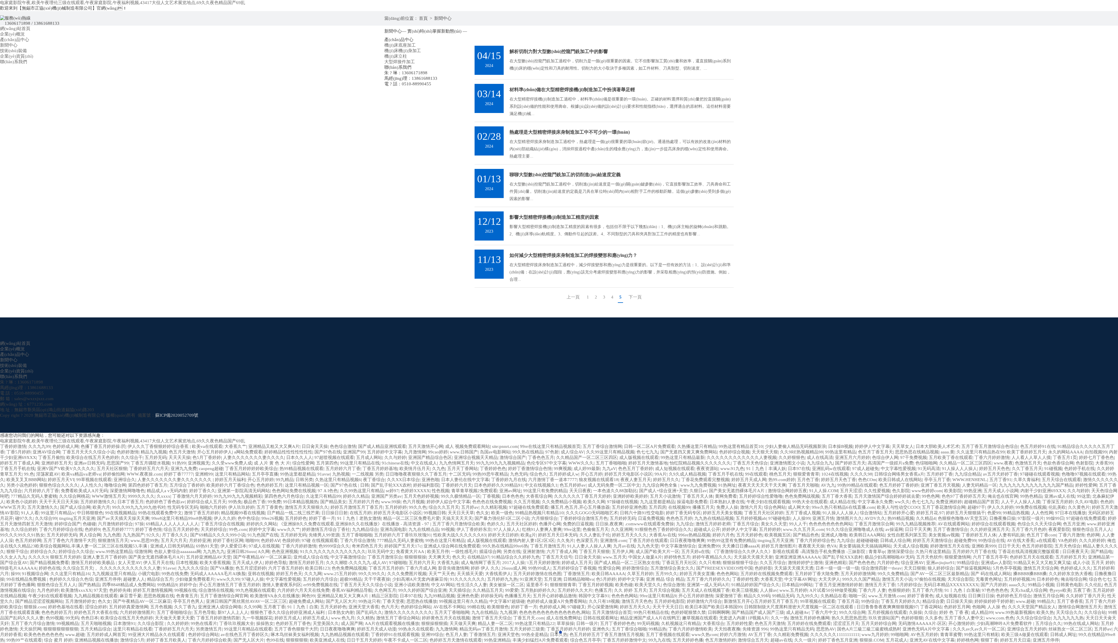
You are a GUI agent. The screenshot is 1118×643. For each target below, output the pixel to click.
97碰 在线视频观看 (320, 540)
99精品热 (657, 629)
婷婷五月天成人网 (748, 479)
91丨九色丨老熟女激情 (359, 518)
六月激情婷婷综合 (115, 524)
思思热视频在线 (159, 595)
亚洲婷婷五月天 (56, 463)
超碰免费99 (965, 540)
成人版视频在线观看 (639, 457)
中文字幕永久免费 (875, 501)
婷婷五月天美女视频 (722, 512)
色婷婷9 (92, 529)
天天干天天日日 (667, 607)
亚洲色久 (601, 629)
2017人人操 (513, 562)
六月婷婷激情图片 (137, 612)
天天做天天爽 (463, 623)
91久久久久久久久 (467, 579)
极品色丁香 (255, 501)
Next (1108, 321)
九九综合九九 (820, 463)
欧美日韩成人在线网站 (900, 479)
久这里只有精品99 (323, 496)
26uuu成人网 (513, 568)
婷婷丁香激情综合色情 (530, 468)
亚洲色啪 (430, 479)
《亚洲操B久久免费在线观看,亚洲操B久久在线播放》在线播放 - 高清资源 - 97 (354, 524)
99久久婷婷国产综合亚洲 (422, 590)
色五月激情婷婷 (720, 640)
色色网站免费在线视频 (294, 490)
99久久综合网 (852, 612)
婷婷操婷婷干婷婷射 (994, 601)
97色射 (552, 452)
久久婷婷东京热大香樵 (1070, 573)
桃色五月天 (780, 474)
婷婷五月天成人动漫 (376, 629)
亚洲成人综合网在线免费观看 (452, 546)
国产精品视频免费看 (49, 562)
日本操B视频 (840, 446)
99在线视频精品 (120, 512)
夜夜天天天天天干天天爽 (762, 485)
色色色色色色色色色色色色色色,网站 (554, 612)
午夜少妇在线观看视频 (768, 501)
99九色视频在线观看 (255, 590)
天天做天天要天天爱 (174, 618)
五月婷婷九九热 (502, 579)
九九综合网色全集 (660, 485)
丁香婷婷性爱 (745, 579)
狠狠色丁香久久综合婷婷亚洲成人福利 (288, 612)
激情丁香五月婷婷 (201, 512)
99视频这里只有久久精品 (463, 601)
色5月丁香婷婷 (206, 457)
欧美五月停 (438, 551)
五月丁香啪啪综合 (174, 612)
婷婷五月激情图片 (778, 546)
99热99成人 (539, 568)
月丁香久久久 (175, 535)
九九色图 (112, 535)
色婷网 (1093, 535)
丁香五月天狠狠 (594, 551)
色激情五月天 (1028, 463)
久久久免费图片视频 (407, 573)
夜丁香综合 (374, 479)
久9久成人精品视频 (687, 474)
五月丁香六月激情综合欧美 (458, 524)
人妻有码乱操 (1011, 535)
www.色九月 (343, 618)
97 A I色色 (328, 490)
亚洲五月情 (823, 518)
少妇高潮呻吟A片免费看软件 (1005, 623)
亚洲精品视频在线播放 (96, 640)
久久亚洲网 (622, 529)
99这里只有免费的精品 (545, 490)
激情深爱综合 (900, 551)
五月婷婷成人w (564, 474)
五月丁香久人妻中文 (964, 618)
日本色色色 (513, 496)
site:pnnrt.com (505, 446)
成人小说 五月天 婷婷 (1093, 562)
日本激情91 (124, 623)
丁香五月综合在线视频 (222, 524)
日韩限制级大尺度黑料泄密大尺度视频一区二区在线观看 (799, 607)
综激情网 (143, 551)
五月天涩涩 (851, 490)
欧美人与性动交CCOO (898, 507)
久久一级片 (805, 640)
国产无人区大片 (341, 601)
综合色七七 (1100, 579)
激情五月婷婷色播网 (809, 618)
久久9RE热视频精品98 (801, 452)
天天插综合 (459, 590)
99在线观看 (756, 474)
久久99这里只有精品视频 (610, 452)
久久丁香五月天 (1027, 468)
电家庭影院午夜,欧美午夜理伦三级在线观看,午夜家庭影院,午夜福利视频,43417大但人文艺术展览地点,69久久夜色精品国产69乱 (122, 441)
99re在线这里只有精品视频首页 (550, 446)
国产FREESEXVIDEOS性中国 (724, 568)
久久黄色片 (1079, 507)
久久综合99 (46, 518)
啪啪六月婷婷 (213, 507)
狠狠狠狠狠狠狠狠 (60, 629)
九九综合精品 (968, 474)
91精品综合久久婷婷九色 (515, 557)
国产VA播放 (221, 568)
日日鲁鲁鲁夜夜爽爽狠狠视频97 (887, 607)
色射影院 (1084, 463)
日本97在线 (799, 468)
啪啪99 (252, 540)
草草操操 (565, 623)
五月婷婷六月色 (364, 501)
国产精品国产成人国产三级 (758, 612)
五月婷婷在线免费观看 (809, 623)
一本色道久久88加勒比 (615, 490)
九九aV (609, 468)
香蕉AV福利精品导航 (352, 590)
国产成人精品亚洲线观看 (382, 446)
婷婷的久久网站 (261, 524)
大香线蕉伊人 (498, 573)
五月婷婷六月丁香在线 (974, 551)
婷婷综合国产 (67, 524)
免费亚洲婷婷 (949, 501)
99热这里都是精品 (297, 474)
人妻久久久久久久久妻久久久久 (253, 457)
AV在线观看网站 (953, 524)
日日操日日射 (334, 512)
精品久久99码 (757, 595)
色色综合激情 (343, 446)
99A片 (660, 474)
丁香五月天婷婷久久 (900, 601)
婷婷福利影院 (426, 485)
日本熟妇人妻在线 (727, 501)
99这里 (1083, 496)
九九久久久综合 (193, 568)
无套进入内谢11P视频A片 (744, 618)
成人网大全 (799, 507)
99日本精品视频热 (300, 501)
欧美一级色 (502, 512)
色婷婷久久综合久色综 (71, 579)
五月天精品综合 (95, 629)
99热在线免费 (175, 573)
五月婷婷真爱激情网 (128, 607)
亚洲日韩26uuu (241, 551)
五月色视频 (161, 607)
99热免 (235, 501)
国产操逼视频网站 (973, 568)
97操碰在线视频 (622, 501)
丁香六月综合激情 (357, 540)
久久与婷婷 (395, 457)
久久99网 (252, 607)
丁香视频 (491, 496)
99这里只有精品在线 (360, 463)
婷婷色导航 (276, 562)
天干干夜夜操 (377, 579)
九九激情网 (446, 629)
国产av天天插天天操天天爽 (123, 518)
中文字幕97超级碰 (507, 601)
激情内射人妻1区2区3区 (531, 540)
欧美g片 (528, 535)
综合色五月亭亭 (585, 640)
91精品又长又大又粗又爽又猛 (1042, 562)
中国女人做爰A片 (645, 557)
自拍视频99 (1096, 452)
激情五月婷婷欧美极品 (93, 562)
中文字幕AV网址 (800, 579)
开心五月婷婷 (260, 479)
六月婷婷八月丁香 (41, 490)
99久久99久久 (371, 573)
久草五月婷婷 (640, 573)
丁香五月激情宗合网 (874, 524)
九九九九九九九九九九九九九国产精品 (1036, 485)
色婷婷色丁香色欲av (165, 501)
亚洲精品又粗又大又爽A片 (274, 446)
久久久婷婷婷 (1092, 540)
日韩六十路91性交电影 (642, 512)
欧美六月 (101, 507)
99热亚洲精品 (497, 640)
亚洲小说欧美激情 (411, 584)
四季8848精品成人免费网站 (128, 584)
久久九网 (313, 573)
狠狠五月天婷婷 (65, 557)
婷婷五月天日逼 (1015, 640)
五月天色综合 (1068, 546)
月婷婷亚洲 (200, 540)
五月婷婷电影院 (669, 601)
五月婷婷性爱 (739, 623)
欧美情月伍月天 (414, 468)
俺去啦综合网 (1074, 579)
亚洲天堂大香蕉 (364, 607)
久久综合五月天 (78, 568)
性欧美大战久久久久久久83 (459, 535)
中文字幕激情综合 (678, 546)
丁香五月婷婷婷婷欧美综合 (251, 468)
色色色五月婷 (679, 518)
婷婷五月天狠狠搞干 (965, 512)
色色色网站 (727, 573)
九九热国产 (133, 535)
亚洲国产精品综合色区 (430, 457)
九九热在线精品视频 (714, 518)
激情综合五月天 (753, 640)
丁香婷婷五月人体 (978, 535)
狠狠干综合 (17, 551)
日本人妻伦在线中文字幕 (465, 479)
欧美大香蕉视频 (215, 562)
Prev (10, 321)
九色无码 (519, 474)
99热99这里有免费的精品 (731, 540)
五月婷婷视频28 (1019, 579)
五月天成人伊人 (247, 562)
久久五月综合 (773, 562)
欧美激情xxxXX (76, 590)
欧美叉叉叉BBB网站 (26, 479)
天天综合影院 (960, 579)
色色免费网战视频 (802, 496)
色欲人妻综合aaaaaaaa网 (177, 551)
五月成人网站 (369, 457)
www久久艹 (288, 529)
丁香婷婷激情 (13, 446)
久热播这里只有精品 (697, 446)
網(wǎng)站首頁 (15, 28)
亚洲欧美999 (984, 546)
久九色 (438, 468)
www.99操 (391, 501)
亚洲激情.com (613, 540)
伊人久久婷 (225, 518)
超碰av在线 (781, 640)
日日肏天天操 (315, 446)
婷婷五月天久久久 (629, 535)
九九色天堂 (648, 546)
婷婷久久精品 (356, 496)
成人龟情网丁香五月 (480, 562)
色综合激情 (674, 584)
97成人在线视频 (264, 546)
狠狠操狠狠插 (434, 623)
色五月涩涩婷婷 (251, 568)
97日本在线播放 (1070, 512)
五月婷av (470, 507)
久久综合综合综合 (1033, 618)
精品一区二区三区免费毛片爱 (411, 518)
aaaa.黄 (947, 452)
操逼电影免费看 (692, 501)
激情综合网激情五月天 (1080, 607)
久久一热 (779, 618)
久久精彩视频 (494, 507)
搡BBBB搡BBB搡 (1030, 573)
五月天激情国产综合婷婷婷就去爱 (887, 496)
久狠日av (698, 490)
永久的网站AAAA (1065, 452)
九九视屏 (508, 612)
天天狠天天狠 (765, 452)
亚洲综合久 (124, 479)
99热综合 (870, 601)
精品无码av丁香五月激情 (483, 629)
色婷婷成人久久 (1075, 568)
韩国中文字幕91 (594, 595)
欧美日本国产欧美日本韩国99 (713, 607)
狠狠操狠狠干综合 (740, 562)
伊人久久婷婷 (1000, 507)
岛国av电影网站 (495, 452)
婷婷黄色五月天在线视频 (446, 618)
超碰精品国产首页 (981, 501)
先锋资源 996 (755, 629)
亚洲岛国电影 (393, 529)
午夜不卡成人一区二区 (405, 640)
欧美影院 (953, 490)
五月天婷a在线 (695, 551)
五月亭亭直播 (265, 474)
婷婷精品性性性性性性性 (288, 452)
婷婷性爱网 (1086, 485)
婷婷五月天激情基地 (648, 463)
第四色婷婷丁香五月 (147, 485)
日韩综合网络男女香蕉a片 (899, 474)
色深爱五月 (587, 540)
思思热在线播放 (421, 601)
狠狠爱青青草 (806, 474)
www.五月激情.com (886, 595)
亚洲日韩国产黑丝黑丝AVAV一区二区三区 (246, 601)
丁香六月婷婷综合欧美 (209, 640)
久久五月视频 (527, 501)
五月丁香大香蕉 (837, 496)
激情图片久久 (849, 518)
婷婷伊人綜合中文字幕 (448, 501)
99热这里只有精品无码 (792, 629)
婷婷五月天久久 (635, 607)
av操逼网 (894, 529)
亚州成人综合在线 (310, 557)
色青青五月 (187, 595)
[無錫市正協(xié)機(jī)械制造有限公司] (279, 2)
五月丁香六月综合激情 (32, 623)
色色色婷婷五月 (56, 612)
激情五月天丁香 (880, 584)
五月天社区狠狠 (112, 468)
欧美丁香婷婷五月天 (1026, 452)
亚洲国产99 (354, 452)
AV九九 (828, 485)
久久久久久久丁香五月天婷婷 (582, 496)
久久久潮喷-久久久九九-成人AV (356, 562)
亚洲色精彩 (836, 562)
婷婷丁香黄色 (920, 595)
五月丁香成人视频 (803, 512)
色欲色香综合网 (1058, 463)
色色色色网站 (624, 595)
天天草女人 (903, 446)
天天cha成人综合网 (1028, 590)
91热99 (179, 463)
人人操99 (801, 518)
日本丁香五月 (130, 501)
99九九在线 (659, 640)
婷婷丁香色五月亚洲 (837, 640)
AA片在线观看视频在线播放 (392, 623)
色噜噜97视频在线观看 (1083, 474)
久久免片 (565, 540)
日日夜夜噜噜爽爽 (687, 540)
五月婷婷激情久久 (97, 501)
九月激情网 (415, 452)
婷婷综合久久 (43, 551)
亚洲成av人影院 (996, 562)
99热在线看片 (204, 623)
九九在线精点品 (423, 529)
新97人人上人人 (232, 612)
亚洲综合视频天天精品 (476, 457)
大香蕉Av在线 (662, 535)
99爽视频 (563, 468)
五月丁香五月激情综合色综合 (989, 446)
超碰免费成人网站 (306, 601)
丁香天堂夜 (393, 601)
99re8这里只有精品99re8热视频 (181, 518)
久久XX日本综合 (403, 479)
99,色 (29, 474)
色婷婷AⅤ (270, 540)
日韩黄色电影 (1069, 584)
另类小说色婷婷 (21, 485)
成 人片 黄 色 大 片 (272, 463)
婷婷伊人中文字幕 (872, 446)
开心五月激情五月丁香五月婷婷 (229, 584)
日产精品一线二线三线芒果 (293, 512)
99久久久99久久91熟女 (22, 535)
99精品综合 (968, 562)
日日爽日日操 (981, 595)
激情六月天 (751, 507)
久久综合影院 (151, 623)
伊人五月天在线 (158, 562)
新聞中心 (8, 45)
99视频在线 (185, 590)
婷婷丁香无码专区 (683, 512)
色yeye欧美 (1060, 590)
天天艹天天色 (442, 573)
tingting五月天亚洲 (77, 518)
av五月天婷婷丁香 (1000, 474)
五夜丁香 (1082, 590)
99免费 (274, 501)
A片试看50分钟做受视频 (833, 590)
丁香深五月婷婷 (1057, 501)
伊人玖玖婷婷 (241, 507)
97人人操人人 (506, 529)
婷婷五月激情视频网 (152, 590)
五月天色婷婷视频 (421, 496)
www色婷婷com (927, 490)
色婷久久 (495, 524)
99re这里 (572, 529)
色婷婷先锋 (120, 590)
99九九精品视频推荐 (915, 524)
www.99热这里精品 (113, 551)
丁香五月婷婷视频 (595, 584)
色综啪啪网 (926, 463)
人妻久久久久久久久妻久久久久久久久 (175, 479)
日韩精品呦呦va (578, 579)
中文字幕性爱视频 (898, 468)
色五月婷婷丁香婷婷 (899, 485)
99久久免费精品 (893, 573)
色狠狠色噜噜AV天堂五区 (962, 518)
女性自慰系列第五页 (906, 535)
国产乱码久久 (369, 612)
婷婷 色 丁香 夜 (954, 612)
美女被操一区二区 (506, 584)
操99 (15, 573)
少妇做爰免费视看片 (195, 579)
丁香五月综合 (746, 524)
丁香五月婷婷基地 (379, 468)
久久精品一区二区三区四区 (965, 463)
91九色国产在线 (262, 535)
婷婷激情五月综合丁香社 (326, 529)
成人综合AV (572, 452)
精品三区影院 (385, 595)
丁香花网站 (931, 607)
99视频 (447, 529)
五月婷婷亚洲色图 (629, 507)
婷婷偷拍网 (114, 474)
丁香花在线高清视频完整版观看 (1029, 551)
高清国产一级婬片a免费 (890, 463)
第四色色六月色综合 (284, 496)
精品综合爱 (933, 601)
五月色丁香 (808, 479)
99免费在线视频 (1031, 507)
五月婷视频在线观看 (887, 612)
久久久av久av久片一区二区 (979, 629)
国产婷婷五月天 (850, 463)
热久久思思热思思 (849, 618)
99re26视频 (272, 518)
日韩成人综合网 (895, 540)
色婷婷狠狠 (912, 618)
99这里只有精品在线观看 (248, 629)
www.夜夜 (1003, 463)
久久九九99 (39, 446)
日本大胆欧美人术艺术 (937, 446)
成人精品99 (982, 612)
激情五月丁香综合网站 (398, 618)
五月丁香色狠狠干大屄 (296, 629)
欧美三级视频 (745, 590)
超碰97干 (976, 507)
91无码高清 (929, 468)
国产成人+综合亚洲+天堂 (663, 490)
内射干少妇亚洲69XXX (1042, 490)
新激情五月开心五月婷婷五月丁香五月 (761, 601)
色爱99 (994, 512)
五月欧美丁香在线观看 (950, 457)
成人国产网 (352, 623)
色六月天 (390, 607)
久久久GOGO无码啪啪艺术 (592, 512)
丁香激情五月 (576, 573)
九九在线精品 (484, 612)
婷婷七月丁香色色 (1096, 457)
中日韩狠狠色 (90, 512)
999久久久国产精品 (861, 579)
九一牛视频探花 (257, 618)
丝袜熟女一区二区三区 (1070, 629)
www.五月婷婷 (793, 590)
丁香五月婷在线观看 (648, 540)
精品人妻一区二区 (495, 623)
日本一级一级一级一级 (837, 568)
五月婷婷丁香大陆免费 (816, 573)
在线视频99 (679, 507)
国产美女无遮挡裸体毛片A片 (737, 490)
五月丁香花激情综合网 (943, 507)
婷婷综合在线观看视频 (993, 524)
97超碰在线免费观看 (529, 507)
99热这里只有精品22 (535, 623)
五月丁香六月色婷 (1028, 529)
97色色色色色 (995, 590)
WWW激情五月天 (109, 496)
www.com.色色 (1000, 618)
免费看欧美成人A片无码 (84, 490)
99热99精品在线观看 (857, 485)
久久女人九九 (13, 557)
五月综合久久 (1048, 623)
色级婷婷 (291, 540)
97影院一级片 (1031, 518)
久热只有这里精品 (932, 551)
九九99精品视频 (439, 595)
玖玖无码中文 (381, 551)
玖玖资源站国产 (883, 618)
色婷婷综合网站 (416, 607)
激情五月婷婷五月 (306, 562)
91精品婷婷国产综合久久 (755, 584)
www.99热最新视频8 (1014, 612)
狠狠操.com (35, 607)
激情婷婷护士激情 (805, 562)
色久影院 (901, 490)
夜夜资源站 (707, 468)
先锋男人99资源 (324, 535)
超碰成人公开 (707, 529)
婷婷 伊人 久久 (485, 568)
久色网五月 (385, 590)
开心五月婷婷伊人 (214, 452)
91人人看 (30, 512)
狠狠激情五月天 (113, 540)
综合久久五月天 (444, 507)
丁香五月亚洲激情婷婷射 (839, 584)
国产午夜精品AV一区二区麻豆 (262, 557)
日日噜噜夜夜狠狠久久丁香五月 (416, 474)
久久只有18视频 (604, 601)
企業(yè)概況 (12, 34)
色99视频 (54, 618)
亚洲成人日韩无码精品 (172, 546)
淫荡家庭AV (47, 474)
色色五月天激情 (770, 623)
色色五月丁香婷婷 (635, 468)
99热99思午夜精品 (490, 474)
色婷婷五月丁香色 (293, 623)
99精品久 (1046, 601)
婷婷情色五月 (677, 557)
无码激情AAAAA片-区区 (922, 623)
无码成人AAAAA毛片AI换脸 (218, 573)
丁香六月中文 (824, 612)
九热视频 (341, 474)
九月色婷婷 (48, 590)
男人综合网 (90, 535)
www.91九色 (732, 468)
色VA (832, 546)
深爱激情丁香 (728, 595)
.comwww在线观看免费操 (649, 524)
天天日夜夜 (580, 490)
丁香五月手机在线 (17, 468)
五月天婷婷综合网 (878, 623)
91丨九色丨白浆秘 (962, 590)
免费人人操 (727, 507)
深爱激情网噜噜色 (127, 490)
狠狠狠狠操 (415, 557)
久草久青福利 (1026, 479)
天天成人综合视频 (910, 546)
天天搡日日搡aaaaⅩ (740, 546)
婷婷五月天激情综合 (932, 540)
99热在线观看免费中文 (160, 512)
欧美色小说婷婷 (21, 501)
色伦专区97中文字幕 (546, 463)
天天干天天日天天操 (58, 501)
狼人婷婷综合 (941, 568)
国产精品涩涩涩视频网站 (39, 601)
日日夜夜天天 (1075, 551)
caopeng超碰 (211, 468)
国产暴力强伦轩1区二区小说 (502, 518)
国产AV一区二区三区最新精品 (939, 573)
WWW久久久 (581, 463)
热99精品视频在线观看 (301, 468)
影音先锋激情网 (453, 568)
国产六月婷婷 (994, 584)
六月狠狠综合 (544, 518)
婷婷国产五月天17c (403, 546)
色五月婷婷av (573, 485)
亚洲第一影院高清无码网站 (243, 490)
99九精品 (284, 479)
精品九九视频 (154, 452)
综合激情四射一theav (881, 568)
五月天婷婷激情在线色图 (537, 573)
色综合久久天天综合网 (1039, 524)
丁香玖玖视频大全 (236, 623)
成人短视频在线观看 (674, 468)
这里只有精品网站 (232, 474)
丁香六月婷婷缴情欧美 (690, 629)
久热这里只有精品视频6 (338, 479)
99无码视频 (648, 623)
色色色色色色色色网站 (830, 524)
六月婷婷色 (888, 562)
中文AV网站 (442, 584)
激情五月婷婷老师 (713, 524)
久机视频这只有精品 (680, 623)
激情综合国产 (513, 457)
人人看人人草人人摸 (1031, 457)
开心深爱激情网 (602, 607)
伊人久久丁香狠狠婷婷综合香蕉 (159, 446)
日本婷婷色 (1048, 579)
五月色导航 (204, 612)
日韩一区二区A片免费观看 (649, 446)
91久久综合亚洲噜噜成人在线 (854, 529)
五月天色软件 (929, 557)
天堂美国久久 (326, 623)
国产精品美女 (333, 501)
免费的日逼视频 (578, 524)
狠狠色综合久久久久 (58, 485)
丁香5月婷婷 (18, 452)
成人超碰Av (797, 612)
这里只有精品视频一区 (306, 485)
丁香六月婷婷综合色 (815, 540)
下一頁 (635, 297)
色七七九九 (647, 452)
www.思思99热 (144, 540)
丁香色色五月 (541, 457)
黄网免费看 (726, 496)
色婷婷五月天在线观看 (1031, 557)
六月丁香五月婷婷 (285, 568)
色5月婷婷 (606, 579)
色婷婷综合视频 (734, 452)
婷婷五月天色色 (994, 468)
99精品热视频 (1016, 512)
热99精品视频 (900, 518)
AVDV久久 (874, 518)
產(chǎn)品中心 (14, 39)
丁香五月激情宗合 (384, 557)
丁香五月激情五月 (547, 546)
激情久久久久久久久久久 (408, 612)
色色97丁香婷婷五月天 (964, 496)
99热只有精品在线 (651, 612)
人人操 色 (996, 607)
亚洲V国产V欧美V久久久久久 (66, 468)
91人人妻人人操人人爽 (589, 546)
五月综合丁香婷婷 (186, 485)
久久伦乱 (1093, 584)
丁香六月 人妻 (872, 590)
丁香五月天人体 (697, 496)
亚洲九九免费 (184, 468)
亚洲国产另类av (386, 496)
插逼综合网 (490, 551)
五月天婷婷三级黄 (527, 629)
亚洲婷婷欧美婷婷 (630, 496)
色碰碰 (89, 524)
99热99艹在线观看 (24, 640)
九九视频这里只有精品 (114, 573)
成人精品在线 (842, 501)
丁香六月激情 (1071, 535)
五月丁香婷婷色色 (617, 623)
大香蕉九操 (448, 562)
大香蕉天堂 (771, 579)
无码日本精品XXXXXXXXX (951, 584)
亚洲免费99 (709, 546)
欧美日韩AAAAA (608, 573)
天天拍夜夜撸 (727, 629)
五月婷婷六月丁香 (343, 468)
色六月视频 (413, 501)
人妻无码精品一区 (979, 485)
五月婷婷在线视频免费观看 (766, 573)
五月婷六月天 (422, 562)
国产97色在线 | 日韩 (349, 485)
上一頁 (573, 297)
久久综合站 (1095, 612)
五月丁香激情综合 (950, 529)
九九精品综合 (365, 529)
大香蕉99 (1104, 463)
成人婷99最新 (587, 468)
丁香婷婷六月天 (456, 485)
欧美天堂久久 (648, 584)
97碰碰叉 (576, 607)
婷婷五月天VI (61, 479)
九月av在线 (624, 546)
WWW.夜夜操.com (144, 474)
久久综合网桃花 (74, 496)
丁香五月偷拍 (51, 457)
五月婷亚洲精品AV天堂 (208, 557)
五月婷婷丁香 (939, 474)
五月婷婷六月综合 (320, 579)
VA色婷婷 (1067, 540)
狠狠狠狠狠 (297, 640)
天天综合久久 (1069, 612)
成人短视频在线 (950, 595)
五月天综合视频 (664, 590)
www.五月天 (614, 557)
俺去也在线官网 (1003, 496)
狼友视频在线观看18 (598, 479)
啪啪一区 (857, 595)
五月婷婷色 (296, 518)
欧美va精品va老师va (81, 474)
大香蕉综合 (713, 623)
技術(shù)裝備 (13, 50)
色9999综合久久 (334, 546)
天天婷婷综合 (214, 529)
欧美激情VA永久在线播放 (275, 595)
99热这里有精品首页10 (741, 446)
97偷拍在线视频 (929, 579)
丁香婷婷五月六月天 (149, 468)
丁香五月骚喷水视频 (150, 463)
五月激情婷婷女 (80, 601)
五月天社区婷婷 (521, 524)
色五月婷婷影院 (1037, 546)
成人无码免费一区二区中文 (614, 485)
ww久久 (902, 501)
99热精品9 (167, 584)
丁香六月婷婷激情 (991, 457)
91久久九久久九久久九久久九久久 (333, 551)
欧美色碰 (624, 584)
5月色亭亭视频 (1007, 568)
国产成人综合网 (75, 507)
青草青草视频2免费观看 (474, 490)
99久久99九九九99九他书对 (138, 507)
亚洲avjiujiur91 (940, 562)
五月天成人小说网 (1000, 490)
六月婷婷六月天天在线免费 (303, 590)
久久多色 (933, 618)
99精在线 (476, 607)
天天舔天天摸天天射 (753, 557)
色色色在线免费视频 (492, 501)
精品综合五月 (160, 579)
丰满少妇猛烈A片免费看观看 (540, 640)
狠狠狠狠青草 (563, 584)
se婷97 (392, 490)
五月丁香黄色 (269, 507)
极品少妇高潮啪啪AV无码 (889, 557)
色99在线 (275, 640)
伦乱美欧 (1057, 507)
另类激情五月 (209, 629)
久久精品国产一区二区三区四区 (586, 457)
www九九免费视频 (698, 485)
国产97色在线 (327, 452)
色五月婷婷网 (28, 540)
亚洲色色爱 (468, 595)
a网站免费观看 (248, 452)
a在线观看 (1046, 540)
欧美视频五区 (778, 535)
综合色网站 (775, 507)
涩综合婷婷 (96, 607)
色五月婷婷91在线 (1037, 446)
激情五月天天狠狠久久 (306, 507)
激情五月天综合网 (1040, 568)
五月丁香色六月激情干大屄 (69, 540)
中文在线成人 (424, 463)
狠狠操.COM (871, 640)
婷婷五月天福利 (230, 479)
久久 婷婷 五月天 (630, 590)
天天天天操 (179, 457)
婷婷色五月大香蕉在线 (96, 612)
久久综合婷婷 (24, 529)
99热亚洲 (972, 490)
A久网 (264, 551)
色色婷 (1106, 501)
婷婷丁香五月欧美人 (166, 640)
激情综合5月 (132, 640)
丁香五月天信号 (557, 557)
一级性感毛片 (464, 551)
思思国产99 (118, 463)
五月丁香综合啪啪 (629, 629)
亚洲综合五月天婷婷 (1026, 629)
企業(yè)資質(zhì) (16, 56)
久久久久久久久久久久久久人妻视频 (741, 457)
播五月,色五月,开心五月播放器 (580, 507)
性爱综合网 (609, 568)
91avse (323, 474)
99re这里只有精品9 (658, 595)
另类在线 (512, 551)
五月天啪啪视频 (96, 623)
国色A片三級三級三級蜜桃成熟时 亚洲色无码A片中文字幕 (894, 629)
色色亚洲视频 (285, 551)
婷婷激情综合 (635, 568)
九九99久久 (807, 595)
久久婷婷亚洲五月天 (989, 529)
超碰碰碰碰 (867, 540)
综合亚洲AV (912, 562)
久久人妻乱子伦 (594, 535)
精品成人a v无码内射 (167, 490)
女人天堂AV (129, 562)
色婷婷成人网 (65, 446)
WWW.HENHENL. (969, 479)
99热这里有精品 (840, 452)
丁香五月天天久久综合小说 (88, 452)
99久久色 (418, 507)
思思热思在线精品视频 (917, 452)
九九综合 (685, 524)
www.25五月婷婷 (340, 573)
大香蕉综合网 (539, 496)
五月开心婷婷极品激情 (554, 595)
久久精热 (365, 618)
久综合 (930, 612)
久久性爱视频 (877, 490)
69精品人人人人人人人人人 (172, 524)
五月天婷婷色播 (688, 640)
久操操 (915, 612)
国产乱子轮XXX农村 (391, 485)
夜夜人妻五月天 (635, 479)
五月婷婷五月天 (1070, 557)
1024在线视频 (834, 474)
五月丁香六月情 (927, 590)
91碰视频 (1053, 468)
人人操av (768, 590)
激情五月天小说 (897, 579)
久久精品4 (926, 518)
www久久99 (228, 579)
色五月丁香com (1041, 535)
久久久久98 (861, 474)
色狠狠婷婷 (899, 590)
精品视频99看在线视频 (243, 512)
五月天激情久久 (42, 507)
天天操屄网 (30, 629)
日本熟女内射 (341, 612)
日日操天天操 (959, 601)
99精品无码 (783, 595)
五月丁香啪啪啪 (611, 463)
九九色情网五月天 (456, 463)
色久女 (482, 512)
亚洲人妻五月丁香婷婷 (104, 557)
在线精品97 (478, 557)
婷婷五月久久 (666, 479)
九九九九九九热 (1068, 618)
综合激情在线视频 (216, 590)
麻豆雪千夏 (130, 595)
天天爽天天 (439, 557)
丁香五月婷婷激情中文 (624, 640)
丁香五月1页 (1065, 457)
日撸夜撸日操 (1002, 518)
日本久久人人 (299, 457)
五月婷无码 (156, 457)
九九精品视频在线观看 (96, 595)
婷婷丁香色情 (148, 529)
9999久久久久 (141, 496)
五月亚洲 (552, 579)
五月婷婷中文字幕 (384, 452)
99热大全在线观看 (809, 501)
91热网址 (727, 485)
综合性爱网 (303, 463)
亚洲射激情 (533, 551)
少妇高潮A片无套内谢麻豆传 (420, 579)
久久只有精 (710, 562)
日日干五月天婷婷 (364, 640)
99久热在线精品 (527, 452)
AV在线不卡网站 (449, 607)
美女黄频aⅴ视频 (943, 535)
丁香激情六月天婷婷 (192, 496)
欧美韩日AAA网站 (867, 535)
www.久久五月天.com (803, 529)
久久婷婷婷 (178, 623)
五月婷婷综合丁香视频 (574, 568)
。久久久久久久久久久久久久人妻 (128, 568)
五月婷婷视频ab (751, 518)
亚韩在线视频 (261, 573)
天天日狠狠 (915, 568)
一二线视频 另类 (367, 474)
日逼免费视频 (651, 518)
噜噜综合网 (115, 485)
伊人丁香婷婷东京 (474, 529)
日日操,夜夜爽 (609, 524)
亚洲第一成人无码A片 (708, 584)
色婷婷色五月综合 (1013, 595)
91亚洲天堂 (531, 579)
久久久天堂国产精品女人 (1032, 607)
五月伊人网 (623, 551)
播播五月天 (703, 507)
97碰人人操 (253, 579)
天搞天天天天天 (457, 518)
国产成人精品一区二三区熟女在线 (627, 562)
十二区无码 (459, 474)
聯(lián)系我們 (13, 61)
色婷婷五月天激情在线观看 (455, 640)
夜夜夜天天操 (811, 546)
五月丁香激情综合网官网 (224, 595)
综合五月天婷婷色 (181, 529)
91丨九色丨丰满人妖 (766, 468)
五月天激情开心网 (425, 446)
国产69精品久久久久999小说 (217, 535)
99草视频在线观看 (94, 479)
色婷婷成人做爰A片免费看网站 (557, 601)
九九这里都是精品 (657, 501)
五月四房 (657, 507)
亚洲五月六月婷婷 (852, 457)
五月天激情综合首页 (611, 612)
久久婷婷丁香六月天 (1085, 595)
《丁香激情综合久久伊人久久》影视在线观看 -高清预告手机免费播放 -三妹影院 (789, 551)
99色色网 (931, 496)
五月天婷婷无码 (62, 535)
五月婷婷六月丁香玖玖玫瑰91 (402, 535)
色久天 (458, 557)
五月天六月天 (174, 540)
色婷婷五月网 (957, 607)
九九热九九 (214, 551)
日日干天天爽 (918, 529)
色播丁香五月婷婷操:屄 (103, 446)
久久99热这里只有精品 (362, 490)
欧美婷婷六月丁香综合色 (230, 485)
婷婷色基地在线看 (65, 607)
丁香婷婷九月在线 (508, 479)
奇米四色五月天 (367, 546)
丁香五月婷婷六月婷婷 (568, 629)
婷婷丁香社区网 (228, 540)
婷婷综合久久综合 (76, 551)
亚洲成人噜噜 (834, 535)
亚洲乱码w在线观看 (831, 468)
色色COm (867, 479)
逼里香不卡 (537, 584)
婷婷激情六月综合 (704, 601)
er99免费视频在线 (320, 584)
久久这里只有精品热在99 (980, 452)
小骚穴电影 (149, 573)
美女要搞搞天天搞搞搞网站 (865, 546)
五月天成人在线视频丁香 (706, 590)
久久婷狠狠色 (792, 457)
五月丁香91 (1000, 479)
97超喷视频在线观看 (334, 457)
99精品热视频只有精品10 (539, 512)
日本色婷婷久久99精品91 (498, 485)
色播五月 (603, 590)
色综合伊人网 (885, 457)
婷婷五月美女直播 (697, 573)
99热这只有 (369, 601)
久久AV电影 (1086, 501)
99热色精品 (1031, 496)
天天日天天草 (461, 512)
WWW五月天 (12, 507)
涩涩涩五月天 (846, 623)
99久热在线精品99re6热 (505, 546)
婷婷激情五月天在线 (950, 546)
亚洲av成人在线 (1059, 496)
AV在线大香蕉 (1020, 540)
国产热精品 (89, 584)
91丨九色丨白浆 (302, 607)
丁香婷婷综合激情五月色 (584, 518)
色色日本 (89, 618)
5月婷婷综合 (909, 584)
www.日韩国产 (464, 452)
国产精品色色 (806, 535)
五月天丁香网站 (462, 468)
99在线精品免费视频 (26, 579)
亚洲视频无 (199, 463)
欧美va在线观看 (207, 446)
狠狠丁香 (989, 640)
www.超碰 (1025, 601)
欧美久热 (1045, 612)
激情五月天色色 (637, 601)
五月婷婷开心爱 (899, 512)
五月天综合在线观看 (1061, 479)
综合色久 (538, 474)
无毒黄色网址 (989, 579)
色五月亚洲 (1074, 524)
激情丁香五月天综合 (491, 618)
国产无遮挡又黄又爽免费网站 (688, 452)
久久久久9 (38, 557)
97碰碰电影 (779, 518)
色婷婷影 (763, 568)
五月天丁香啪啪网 (451, 612)
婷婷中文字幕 (262, 529)
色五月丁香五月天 (875, 452)
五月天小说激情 (665, 496)
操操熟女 (265, 623)
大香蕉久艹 (235, 446)
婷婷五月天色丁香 (838, 479)
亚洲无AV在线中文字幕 (932, 640)
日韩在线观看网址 (600, 618)
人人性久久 (91, 485)
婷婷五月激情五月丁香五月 (356, 507)
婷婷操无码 (492, 595)
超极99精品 (351, 579)
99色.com (238, 529)
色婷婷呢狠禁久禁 (688, 612)
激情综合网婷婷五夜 (787, 490)
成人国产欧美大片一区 (657, 551)
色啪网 (978, 607)
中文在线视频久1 (541, 485)
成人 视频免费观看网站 (467, 446)
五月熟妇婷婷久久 (538, 590)
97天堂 (100, 590)
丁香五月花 (848, 601)
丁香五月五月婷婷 (386, 568)
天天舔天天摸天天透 (793, 568)
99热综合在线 (991, 540)
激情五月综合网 (1048, 595)
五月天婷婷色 (749, 535)
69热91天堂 (207, 546)
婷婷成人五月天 (577, 562)
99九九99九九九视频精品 (500, 463)
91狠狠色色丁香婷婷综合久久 (663, 529)
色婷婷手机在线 (1079, 468)
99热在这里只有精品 (445, 540)
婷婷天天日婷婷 (503, 535)
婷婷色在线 (50, 568)
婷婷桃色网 (968, 640)
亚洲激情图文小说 (787, 463)
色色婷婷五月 (269, 485)
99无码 (72, 618)
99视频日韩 (435, 512)
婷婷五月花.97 (930, 512)
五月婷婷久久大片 (575, 590)
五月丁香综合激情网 (602, 446)
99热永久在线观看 (416, 629)
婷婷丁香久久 (202, 490)
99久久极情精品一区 (460, 496)
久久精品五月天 (488, 590)
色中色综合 (248, 518)
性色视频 (440, 490)
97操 (139, 524)
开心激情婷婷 (961, 623)
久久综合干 (132, 457)
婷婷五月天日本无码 (557, 535)
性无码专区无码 (182, 507)
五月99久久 (666, 573)
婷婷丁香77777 (178, 474)
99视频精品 (67, 623)
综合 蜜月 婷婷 (58, 640)
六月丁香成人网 (561, 551)
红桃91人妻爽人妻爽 (542, 529)
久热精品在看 (833, 595)
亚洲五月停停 (108, 579)
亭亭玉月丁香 (937, 479)
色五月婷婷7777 (117, 529)
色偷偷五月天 (596, 529)
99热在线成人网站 (1081, 623)
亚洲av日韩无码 (89, 463)
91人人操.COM (823, 490)
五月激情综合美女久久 (672, 568)
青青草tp (876, 551)
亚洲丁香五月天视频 (940, 485)
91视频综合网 (35, 573)
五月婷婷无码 (623, 518)
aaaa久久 (1017, 584)
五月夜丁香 (274, 607)
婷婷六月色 (723, 535)
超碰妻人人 (134, 579)
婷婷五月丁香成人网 (19, 463)
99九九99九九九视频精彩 (238, 496)
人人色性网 (1042, 512)
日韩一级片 (587, 623)
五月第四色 (327, 463)
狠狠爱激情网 (957, 557)
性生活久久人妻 (472, 584)
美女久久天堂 (774, 524)
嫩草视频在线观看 (699, 618)
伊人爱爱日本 (233, 546)
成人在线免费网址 (563, 618)
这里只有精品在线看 (132, 629)
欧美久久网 (594, 501)
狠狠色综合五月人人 (1092, 529)
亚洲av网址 (510, 490)
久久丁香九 (185, 607)
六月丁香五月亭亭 (990, 557)
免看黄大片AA (410, 551)
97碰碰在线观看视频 (1039, 474)
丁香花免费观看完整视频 (705, 479)
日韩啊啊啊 (719, 612)
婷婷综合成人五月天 (206, 501)
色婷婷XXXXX (415, 490)
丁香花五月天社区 (679, 562)
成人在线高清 (820, 457)
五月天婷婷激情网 (858, 573)
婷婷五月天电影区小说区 (628, 474)
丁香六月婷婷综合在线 (61, 529)
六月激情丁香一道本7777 (552, 479)
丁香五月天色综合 (750, 463)
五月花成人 (897, 640)
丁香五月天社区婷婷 (763, 512)
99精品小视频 (1041, 584)
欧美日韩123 (317, 568)
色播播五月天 (518, 595)
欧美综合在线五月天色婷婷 (92, 457)
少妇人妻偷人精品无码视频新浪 (795, 446)
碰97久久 (24, 518)
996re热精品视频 (694, 535)
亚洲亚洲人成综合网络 (220, 607)
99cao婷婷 (438, 452)
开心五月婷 (591, 474)
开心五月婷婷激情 (695, 595)
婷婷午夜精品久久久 (712, 557)
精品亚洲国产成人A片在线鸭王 (650, 618)
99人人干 (798, 524)
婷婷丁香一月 (322, 518)
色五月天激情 (182, 452)
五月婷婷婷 (396, 507)
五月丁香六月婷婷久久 (708, 579)
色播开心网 (550, 524)
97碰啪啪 (398, 562)
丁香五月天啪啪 (803, 485)
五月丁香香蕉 (1070, 601)
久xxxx (163, 496)
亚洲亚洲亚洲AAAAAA (797, 557)
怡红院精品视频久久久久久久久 (700, 463)
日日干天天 (1009, 546)
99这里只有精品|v (58, 512)
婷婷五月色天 (289, 573)
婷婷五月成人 (288, 618)
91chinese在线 (395, 463)
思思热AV (825, 629)
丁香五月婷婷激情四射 (218, 618)
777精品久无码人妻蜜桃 (34, 496)
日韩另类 (304, 479)
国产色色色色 (862, 562)
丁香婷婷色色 (493, 468)
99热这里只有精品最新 (683, 457)
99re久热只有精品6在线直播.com (843, 507)
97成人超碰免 (865, 468)
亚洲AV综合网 (46, 452)
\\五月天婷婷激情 (543, 562)
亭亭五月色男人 (188, 601)
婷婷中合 (188, 584)
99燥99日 (1055, 518)
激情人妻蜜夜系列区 (281, 584)
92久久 (153, 535)
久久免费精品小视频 (561, 501)
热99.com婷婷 (781, 479)
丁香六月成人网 (421, 568)
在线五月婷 (361, 512)
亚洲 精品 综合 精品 (665, 579)
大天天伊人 (829, 579)
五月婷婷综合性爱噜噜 (761, 496)
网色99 (308, 595)
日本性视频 (187, 562)
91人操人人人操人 (959, 468)
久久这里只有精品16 (70, 573)
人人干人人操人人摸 (1020, 501)
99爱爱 (512, 590)
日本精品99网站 (797, 584)
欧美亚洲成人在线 (327, 640)
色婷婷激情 (128, 452)
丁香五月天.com (528, 618)
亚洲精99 (204, 474)
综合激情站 (871, 512)
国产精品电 (1101, 551)
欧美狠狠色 (498, 607)
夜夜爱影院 (1059, 529)
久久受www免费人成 (232, 463)
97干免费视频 (913, 457)
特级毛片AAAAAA (18, 568)
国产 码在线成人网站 (991, 573)
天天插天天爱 (470, 573)
